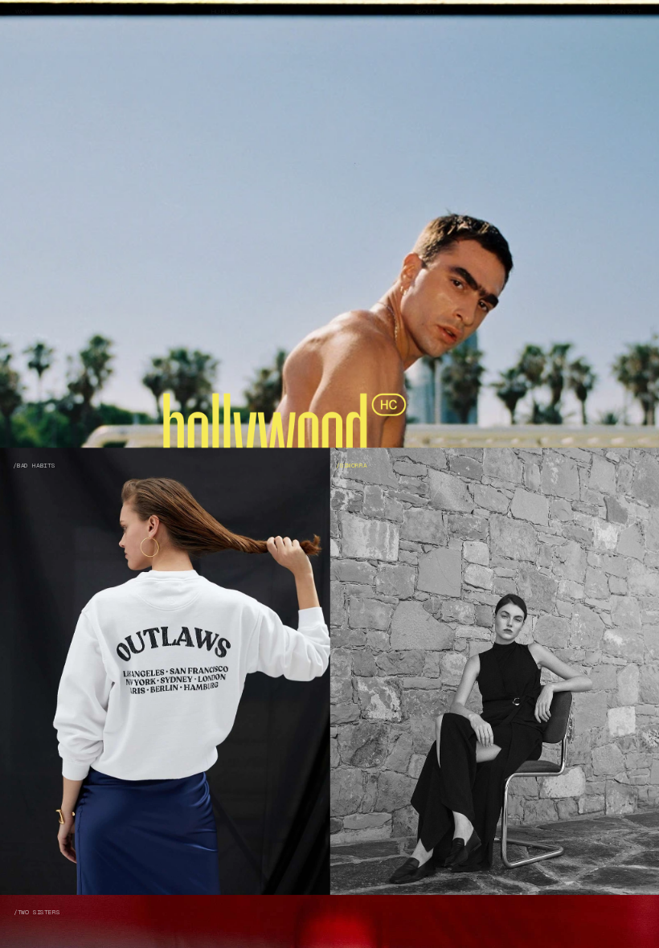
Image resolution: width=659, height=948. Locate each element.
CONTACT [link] (626, 11)
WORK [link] (25, 11)
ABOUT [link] (424, 11)
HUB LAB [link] (224, 11)
